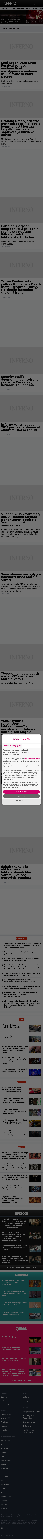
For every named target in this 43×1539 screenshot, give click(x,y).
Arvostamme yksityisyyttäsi (12, 746)
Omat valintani (21, 796)
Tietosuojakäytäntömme (21, 800)
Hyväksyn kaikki (21, 791)
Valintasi (31, 746)
